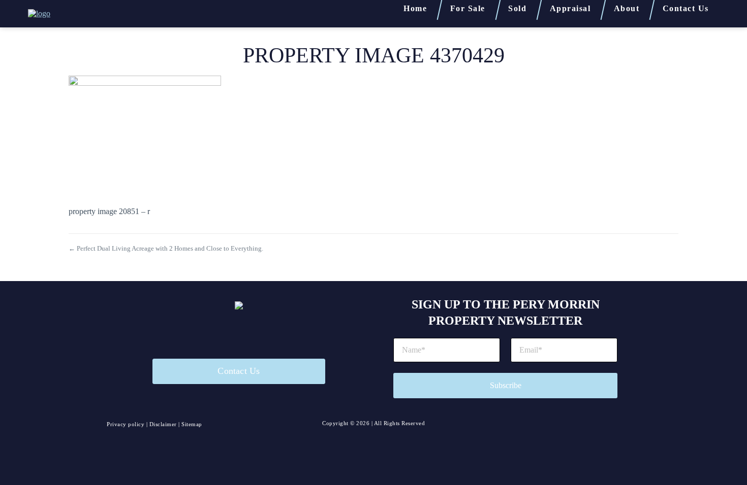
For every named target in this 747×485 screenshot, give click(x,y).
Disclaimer (163, 424)
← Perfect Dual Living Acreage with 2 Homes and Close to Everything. (166, 248)
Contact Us (238, 371)
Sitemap (191, 424)
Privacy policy (125, 424)
